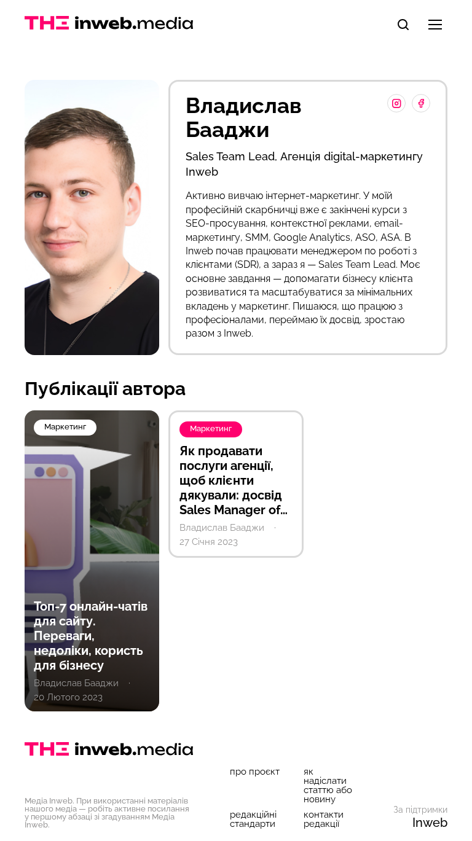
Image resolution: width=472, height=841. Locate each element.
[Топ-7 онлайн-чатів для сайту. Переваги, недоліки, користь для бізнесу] (92, 560)
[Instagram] (396, 103)
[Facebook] (421, 103)
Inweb (429, 822)
